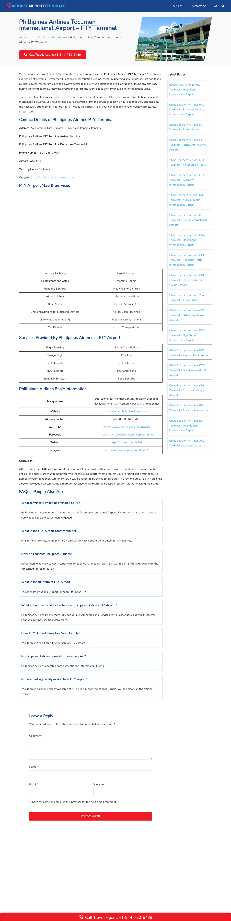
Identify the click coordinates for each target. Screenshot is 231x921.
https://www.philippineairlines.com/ (126, 411)
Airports (197, 6)
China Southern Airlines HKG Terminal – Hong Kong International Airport (187, 240)
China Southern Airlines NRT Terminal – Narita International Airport (187, 145)
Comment (36, 736)
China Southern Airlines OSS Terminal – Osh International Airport (187, 315)
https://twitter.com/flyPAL (127, 442)
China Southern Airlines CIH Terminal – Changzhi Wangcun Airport (187, 390)
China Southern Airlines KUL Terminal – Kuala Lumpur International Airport (186, 200)
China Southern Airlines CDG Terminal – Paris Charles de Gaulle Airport (187, 280)
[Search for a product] (223, 6)
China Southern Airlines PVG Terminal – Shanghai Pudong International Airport (187, 109)
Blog (214, 6)
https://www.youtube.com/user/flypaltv (126, 427)
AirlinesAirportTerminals (34, 37)
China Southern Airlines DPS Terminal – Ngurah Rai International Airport (187, 335)
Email (33, 784)
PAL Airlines (60, 37)
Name (33, 767)
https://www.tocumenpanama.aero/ (52, 177)
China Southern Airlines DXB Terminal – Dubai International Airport (187, 370)
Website (98, 784)
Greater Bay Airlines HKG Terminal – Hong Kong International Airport (185, 89)
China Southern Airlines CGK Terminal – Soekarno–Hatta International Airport (187, 260)
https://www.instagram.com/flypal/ (126, 450)
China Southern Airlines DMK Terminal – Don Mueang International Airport (187, 425)
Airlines (177, 6)
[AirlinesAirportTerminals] (36, 6)
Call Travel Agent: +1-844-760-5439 (55, 55)
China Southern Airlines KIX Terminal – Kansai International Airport (188, 220)
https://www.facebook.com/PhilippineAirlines (126, 434)
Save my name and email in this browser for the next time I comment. (74, 802)
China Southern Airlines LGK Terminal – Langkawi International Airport (186, 180)
